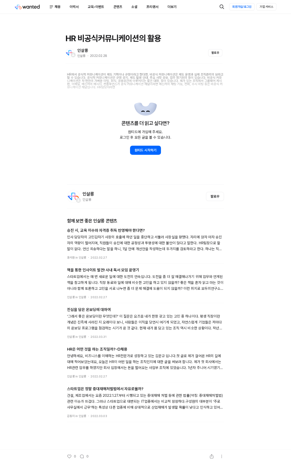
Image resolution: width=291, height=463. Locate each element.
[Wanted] (32, 6)
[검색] (222, 7)
